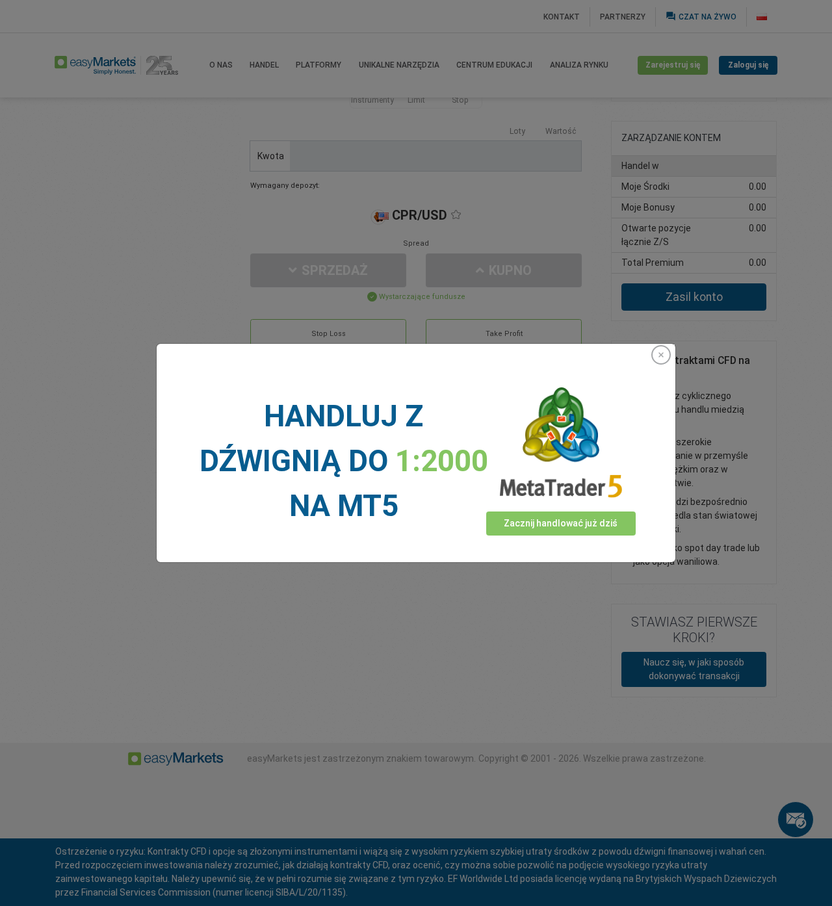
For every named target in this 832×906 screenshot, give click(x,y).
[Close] (661, 354)
